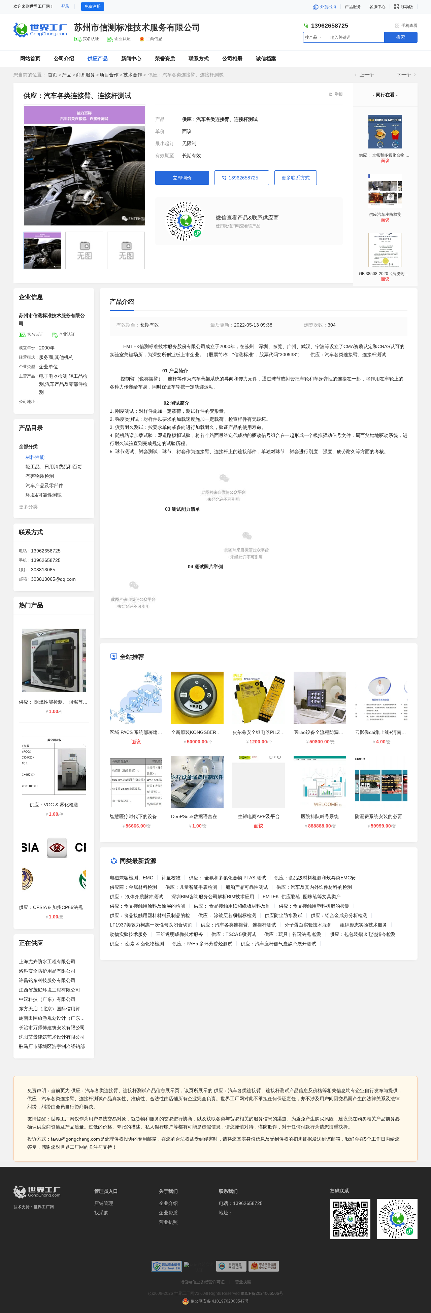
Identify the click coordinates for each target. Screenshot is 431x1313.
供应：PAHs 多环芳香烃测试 (202, 943)
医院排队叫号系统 (320, 816)
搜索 (400, 37)
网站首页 (30, 58)
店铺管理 (103, 1203)
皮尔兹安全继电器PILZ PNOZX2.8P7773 (275, 732)
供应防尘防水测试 (283, 915)
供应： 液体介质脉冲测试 (136, 896)
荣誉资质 (165, 58)
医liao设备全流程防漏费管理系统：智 (333, 732)
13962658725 (243, 177)
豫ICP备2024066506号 (262, 1293)
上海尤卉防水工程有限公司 (47, 961)
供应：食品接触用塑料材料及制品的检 (150, 915)
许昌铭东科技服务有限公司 (47, 980)
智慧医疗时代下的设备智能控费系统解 (150, 816)
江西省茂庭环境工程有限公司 (49, 989)
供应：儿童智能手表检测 (191, 887)
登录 (65, 6)
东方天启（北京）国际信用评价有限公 (54, 1008)
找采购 (101, 1212)
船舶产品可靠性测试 (247, 887)
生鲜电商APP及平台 (259, 816)
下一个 (404, 74)
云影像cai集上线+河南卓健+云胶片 (391, 732)
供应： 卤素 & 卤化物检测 (137, 943)
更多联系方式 (295, 177)
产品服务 (353, 6)
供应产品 (98, 58)
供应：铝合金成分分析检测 (339, 915)
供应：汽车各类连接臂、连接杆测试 (238, 925)
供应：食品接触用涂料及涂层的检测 (147, 906)
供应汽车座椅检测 (385, 214)
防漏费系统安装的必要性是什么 (388, 816)
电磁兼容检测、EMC (131, 877)
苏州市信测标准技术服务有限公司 (137, 27)
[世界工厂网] (37, 1192)
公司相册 (232, 58)
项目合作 (109, 74)
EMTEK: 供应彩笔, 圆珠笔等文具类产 (302, 896)
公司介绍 (64, 58)
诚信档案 (266, 58)
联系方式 (199, 58)
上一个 (367, 74)
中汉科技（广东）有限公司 (47, 999)
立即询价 (182, 177)
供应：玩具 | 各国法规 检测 (293, 934)
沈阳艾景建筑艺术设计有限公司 (52, 1037)
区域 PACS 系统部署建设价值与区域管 (150, 732)
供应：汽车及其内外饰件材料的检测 (314, 887)
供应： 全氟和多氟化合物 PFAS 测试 (392, 155)
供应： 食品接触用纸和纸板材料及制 (232, 906)
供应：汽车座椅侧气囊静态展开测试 (278, 943)
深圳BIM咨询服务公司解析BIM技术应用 (212, 896)
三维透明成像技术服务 (179, 934)
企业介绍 (168, 1203)
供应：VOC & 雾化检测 (54, 804)
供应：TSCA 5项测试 (233, 934)
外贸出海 (327, 6)
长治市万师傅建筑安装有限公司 (52, 1027)
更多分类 (28, 506)
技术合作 (132, 74)
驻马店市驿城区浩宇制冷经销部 (52, 1046)
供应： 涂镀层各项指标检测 (227, 915)
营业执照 (168, 1222)
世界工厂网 (44, 1207)
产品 (66, 74)
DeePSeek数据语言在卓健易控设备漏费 (213, 816)
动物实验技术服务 (128, 934)
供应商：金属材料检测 (133, 887)
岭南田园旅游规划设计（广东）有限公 (54, 1018)
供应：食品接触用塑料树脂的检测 (314, 906)
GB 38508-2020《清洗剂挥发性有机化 (394, 273)
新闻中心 (131, 58)
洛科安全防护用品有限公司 (47, 971)
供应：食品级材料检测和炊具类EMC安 (315, 877)
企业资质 (168, 1212)
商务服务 (85, 74)
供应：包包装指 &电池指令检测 (363, 934)
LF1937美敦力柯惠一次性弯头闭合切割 (151, 925)
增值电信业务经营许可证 (202, 1282)
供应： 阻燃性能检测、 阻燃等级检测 (58, 702)
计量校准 (171, 877)
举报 (339, 94)
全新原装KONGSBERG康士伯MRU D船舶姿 (217, 732)
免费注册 (93, 6)
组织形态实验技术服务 (363, 925)
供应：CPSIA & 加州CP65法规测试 (55, 907)
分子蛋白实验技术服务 (308, 925)
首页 (52, 74)
